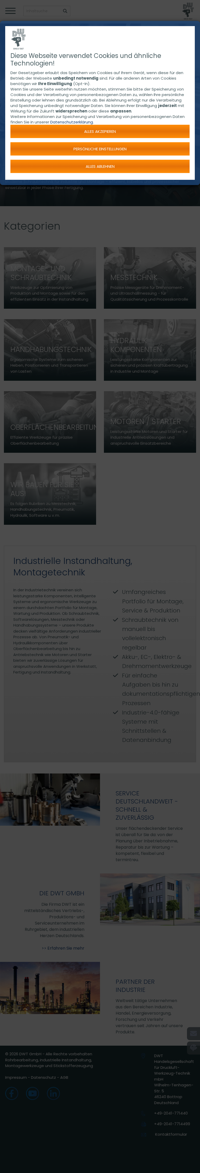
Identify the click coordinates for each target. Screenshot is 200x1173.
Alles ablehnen (100, 166)
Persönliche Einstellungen (100, 149)
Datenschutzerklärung (71, 122)
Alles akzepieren (100, 131)
